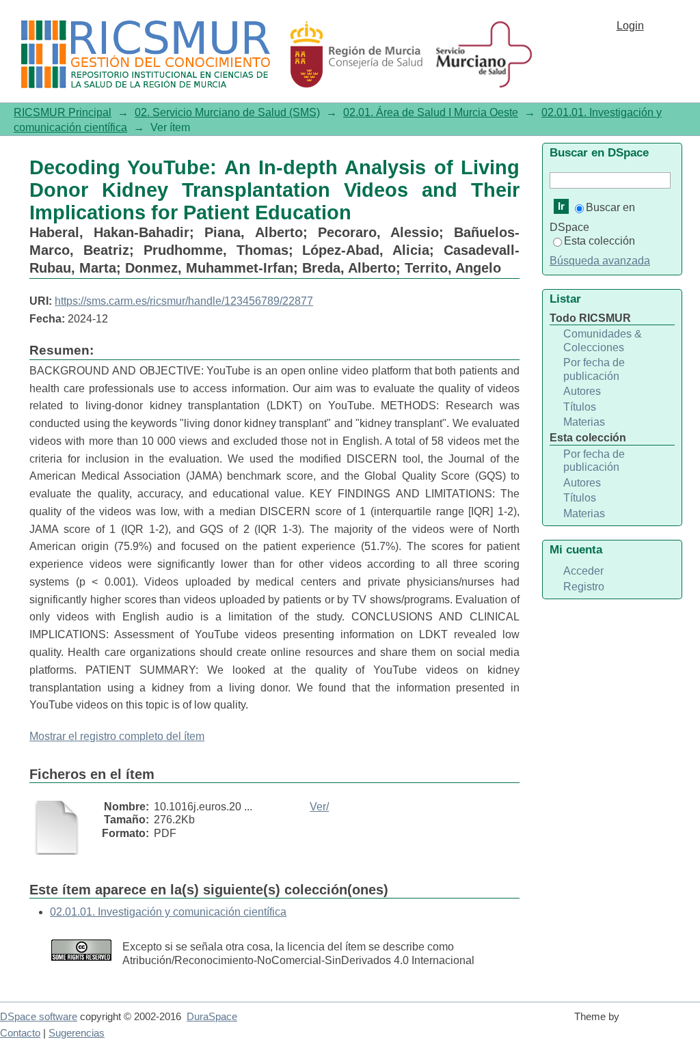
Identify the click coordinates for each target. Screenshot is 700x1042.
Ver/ (319, 806)
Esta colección (599, 241)
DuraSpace (212, 1016)
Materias (584, 422)
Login (630, 25)
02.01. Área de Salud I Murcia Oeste (430, 112)
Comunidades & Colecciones (602, 340)
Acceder (583, 571)
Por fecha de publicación (594, 369)
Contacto (20, 1033)
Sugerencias (77, 1033)
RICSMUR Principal (62, 112)
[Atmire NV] (662, 1022)
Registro (583, 586)
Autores (582, 391)
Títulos (579, 407)
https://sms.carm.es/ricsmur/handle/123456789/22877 (184, 301)
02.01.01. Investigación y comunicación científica (168, 912)
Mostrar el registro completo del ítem (116, 736)
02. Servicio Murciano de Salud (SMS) (227, 112)
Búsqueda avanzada (600, 260)
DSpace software (38, 1016)
